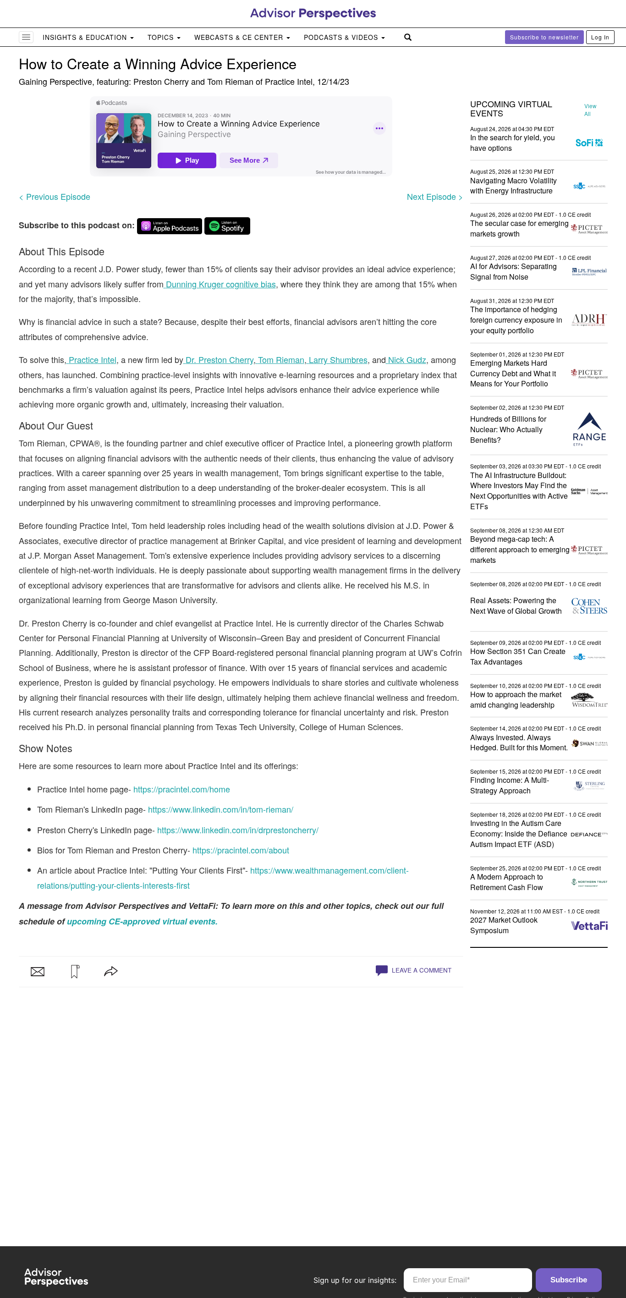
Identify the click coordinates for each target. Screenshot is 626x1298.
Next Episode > (435, 196)
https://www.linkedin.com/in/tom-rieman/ (220, 809)
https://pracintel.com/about (240, 850)
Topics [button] (162, 37)
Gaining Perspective (55, 81)
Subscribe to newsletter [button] (544, 37)
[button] (74, 972)
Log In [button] (600, 37)
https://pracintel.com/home (181, 789)
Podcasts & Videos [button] (342, 37)
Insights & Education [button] (86, 37)
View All (590, 109)
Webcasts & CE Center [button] (240, 37)
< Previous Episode (54, 196)
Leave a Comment (420, 970)
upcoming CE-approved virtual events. (142, 921)
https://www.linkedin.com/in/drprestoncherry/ (237, 830)
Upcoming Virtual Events (511, 108)
